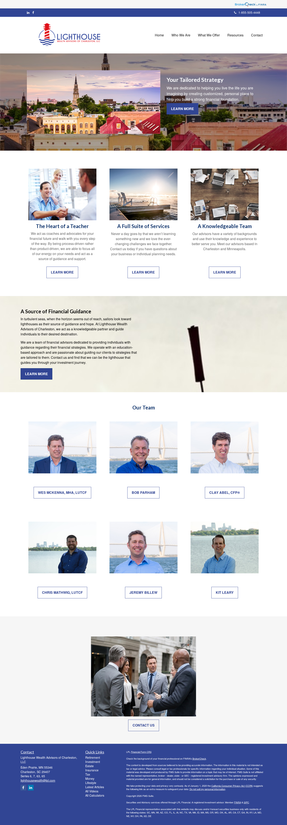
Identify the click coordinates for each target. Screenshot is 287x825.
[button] (181, 35)
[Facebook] (33, 12)
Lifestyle (90, 783)
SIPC (246, 802)
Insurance (92, 770)
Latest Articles (94, 787)
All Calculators (94, 795)
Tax (87, 774)
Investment (92, 762)
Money (89, 778)
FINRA (237, 802)
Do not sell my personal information (207, 789)
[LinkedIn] (28, 12)
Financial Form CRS (141, 751)
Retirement (92, 757)
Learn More (182, 108)
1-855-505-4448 (249, 12)
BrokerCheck (199, 758)
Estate (89, 766)
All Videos (91, 791)
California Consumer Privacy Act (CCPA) (232, 785)
